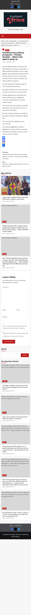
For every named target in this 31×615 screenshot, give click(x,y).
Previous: (15, 155)
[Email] (15, 142)
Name (4, 310)
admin (4, 61)
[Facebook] (15, 137)
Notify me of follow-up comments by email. (15, 333)
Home (12, 4)
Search (4, 349)
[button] (2, 36)
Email (18, 310)
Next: (15, 164)
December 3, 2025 (10, 61)
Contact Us (18, 4)
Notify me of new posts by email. (13, 336)
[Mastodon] (15, 140)
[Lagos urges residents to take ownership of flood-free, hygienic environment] (15, 185)
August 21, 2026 (9, 201)
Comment (5, 287)
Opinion (5, 381)
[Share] (15, 145)
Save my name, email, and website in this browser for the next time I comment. (15, 327)
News (7, 50)
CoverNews (25, 534)
